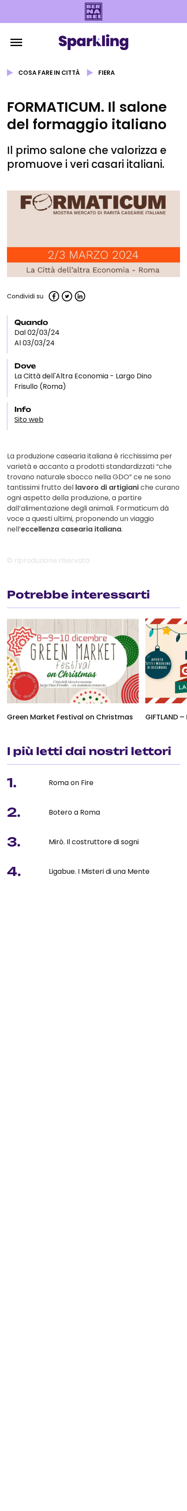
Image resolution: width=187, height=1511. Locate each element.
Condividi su (25, 296)
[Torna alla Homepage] (93, 42)
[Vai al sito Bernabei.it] (93, 11)
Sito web (28, 420)
